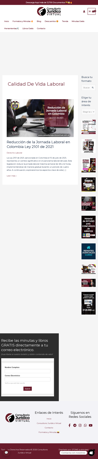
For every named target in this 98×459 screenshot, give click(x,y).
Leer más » (11, 175)
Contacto (41, 28)
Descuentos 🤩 (51, 21)
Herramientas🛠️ (11, 28)
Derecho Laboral (14, 153)
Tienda (65, 21)
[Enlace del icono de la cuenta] (84, 11)
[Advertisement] (49, 50)
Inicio (6, 21)
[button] (49, 2)
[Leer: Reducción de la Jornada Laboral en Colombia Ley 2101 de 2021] (40, 118)
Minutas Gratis (78, 21)
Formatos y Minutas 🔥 (23, 21)
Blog (39, 21)
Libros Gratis (27, 28)
